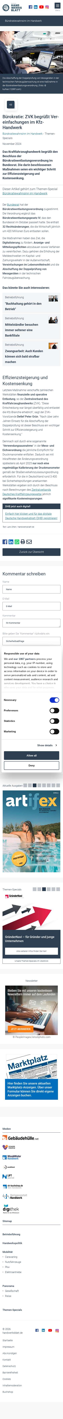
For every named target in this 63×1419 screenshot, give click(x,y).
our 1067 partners (25, 659)
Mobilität (8, 1252)
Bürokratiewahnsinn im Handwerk (23, 20)
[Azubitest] (31, 1167)
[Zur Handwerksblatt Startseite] (12, 7)
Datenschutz (9, 1366)
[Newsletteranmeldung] (31, 1010)
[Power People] (31, 1147)
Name (6, 581)
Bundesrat (13, 204)
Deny (32, 765)
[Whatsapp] (18, 542)
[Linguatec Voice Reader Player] (10, 104)
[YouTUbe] (41, 7)
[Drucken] (23, 541)
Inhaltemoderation (12, 1385)
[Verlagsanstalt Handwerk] (31, 1196)
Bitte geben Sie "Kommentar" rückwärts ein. (26, 633)
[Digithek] (31, 1209)
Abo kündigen (10, 1353)
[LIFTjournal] (31, 1176)
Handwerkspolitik (12, 1243)
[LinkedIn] (35, 7)
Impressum (8, 1346)
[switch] (54, 710)
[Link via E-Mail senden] (29, 542)
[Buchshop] (31, 1186)
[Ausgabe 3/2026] (31, 831)
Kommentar (9, 615)
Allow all (32, 755)
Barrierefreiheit (10, 1372)
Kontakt (7, 1359)
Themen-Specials (12, 1309)
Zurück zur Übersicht (31, 552)
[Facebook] (30, 7)
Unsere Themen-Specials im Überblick (31, 961)
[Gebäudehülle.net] (31, 1137)
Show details (45, 745)
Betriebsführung (11, 1234)
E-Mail (6, 598)
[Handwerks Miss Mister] (31, 1157)
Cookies (7, 1379)
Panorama (8, 1286)
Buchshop (8, 1392)
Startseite (8, 1340)
